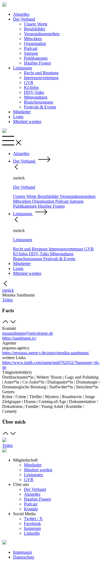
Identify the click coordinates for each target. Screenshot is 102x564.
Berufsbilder (34, 29)
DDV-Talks (34, 92)
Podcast (30, 48)
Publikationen (36, 58)
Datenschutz (23, 557)
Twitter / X (33, 518)
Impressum (22, 552)
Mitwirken (33, 38)
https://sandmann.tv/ (19, 338)
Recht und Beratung (41, 72)
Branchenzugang (38, 102)
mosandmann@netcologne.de (27, 333)
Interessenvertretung (41, 77)
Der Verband (24, 19)
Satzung (31, 53)
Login (18, 116)
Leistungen (22, 68)
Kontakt (31, 509)
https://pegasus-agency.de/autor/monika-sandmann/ (45, 352)
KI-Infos (31, 87)
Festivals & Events (40, 107)
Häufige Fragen (37, 63)
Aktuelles (21, 14)
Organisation (35, 43)
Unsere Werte (35, 24)
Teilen (7, 300)
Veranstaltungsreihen (42, 33)
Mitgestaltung (35, 97)
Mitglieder (22, 111)
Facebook (32, 523)
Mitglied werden (27, 121)
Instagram (32, 528)
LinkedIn (32, 533)
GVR (28, 82)
